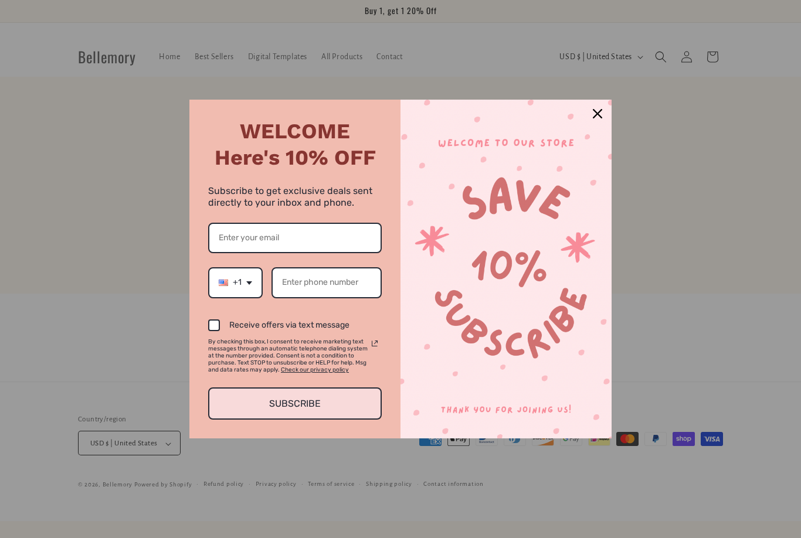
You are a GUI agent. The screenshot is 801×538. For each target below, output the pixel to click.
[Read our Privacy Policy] (375, 343)
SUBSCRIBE (295, 403)
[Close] (597, 114)
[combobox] (235, 282)
